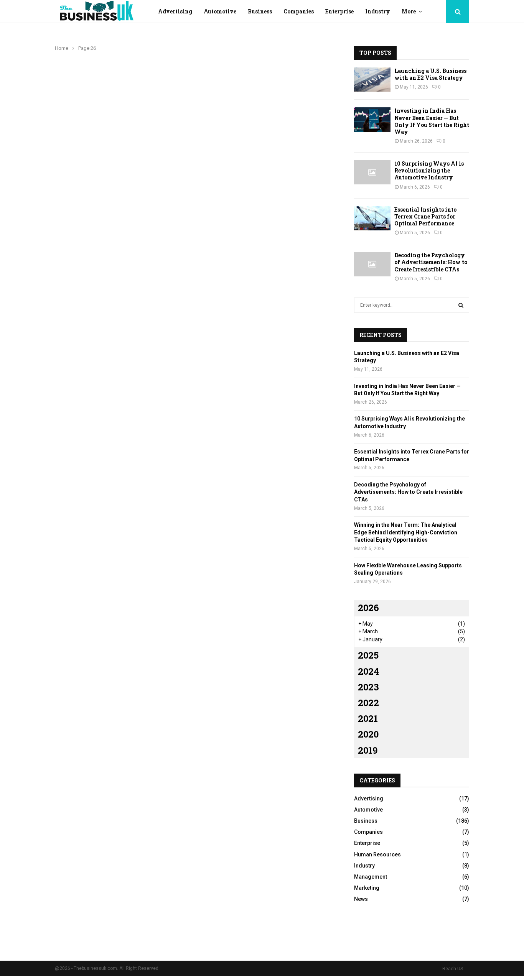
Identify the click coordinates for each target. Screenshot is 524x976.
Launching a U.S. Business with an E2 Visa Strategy (430, 74)
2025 (368, 655)
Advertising (175, 11)
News (361, 899)
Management (370, 877)
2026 (368, 607)
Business (260, 11)
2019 (367, 750)
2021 (368, 718)
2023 (368, 687)
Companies (298, 11)
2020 (368, 734)
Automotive (220, 11)
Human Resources (377, 854)
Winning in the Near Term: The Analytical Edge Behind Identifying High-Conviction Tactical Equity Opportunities (405, 532)
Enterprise (339, 11)
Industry (377, 11)
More (409, 11)
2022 (368, 703)
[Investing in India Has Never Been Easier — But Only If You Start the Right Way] (372, 119)
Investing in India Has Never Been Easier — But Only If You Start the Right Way (431, 121)
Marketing (366, 888)
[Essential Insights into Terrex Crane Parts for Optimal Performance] (372, 218)
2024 (368, 671)
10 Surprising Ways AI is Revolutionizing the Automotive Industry (429, 170)
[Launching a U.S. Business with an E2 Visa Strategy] (372, 79)
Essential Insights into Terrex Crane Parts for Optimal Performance (425, 216)
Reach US (452, 968)
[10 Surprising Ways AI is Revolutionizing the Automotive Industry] (372, 172)
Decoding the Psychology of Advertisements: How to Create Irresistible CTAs (430, 262)
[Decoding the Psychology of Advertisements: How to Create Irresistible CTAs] (372, 264)
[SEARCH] (461, 305)
